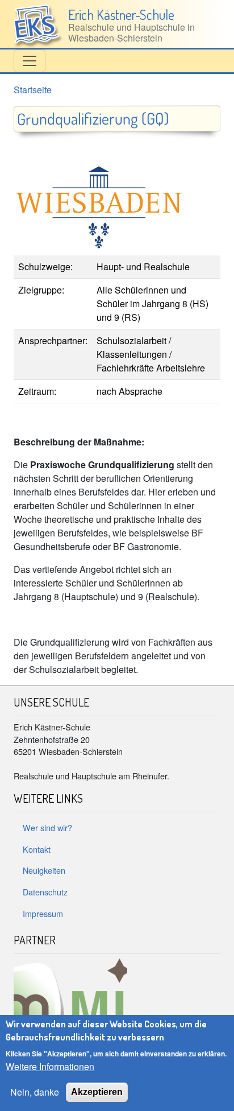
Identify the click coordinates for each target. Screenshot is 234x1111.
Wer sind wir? (47, 827)
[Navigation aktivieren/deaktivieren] (29, 60)
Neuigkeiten (44, 870)
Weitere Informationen (50, 1066)
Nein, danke (34, 1091)
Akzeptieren (97, 1092)
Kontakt (37, 849)
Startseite (33, 89)
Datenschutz (45, 892)
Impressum (43, 913)
